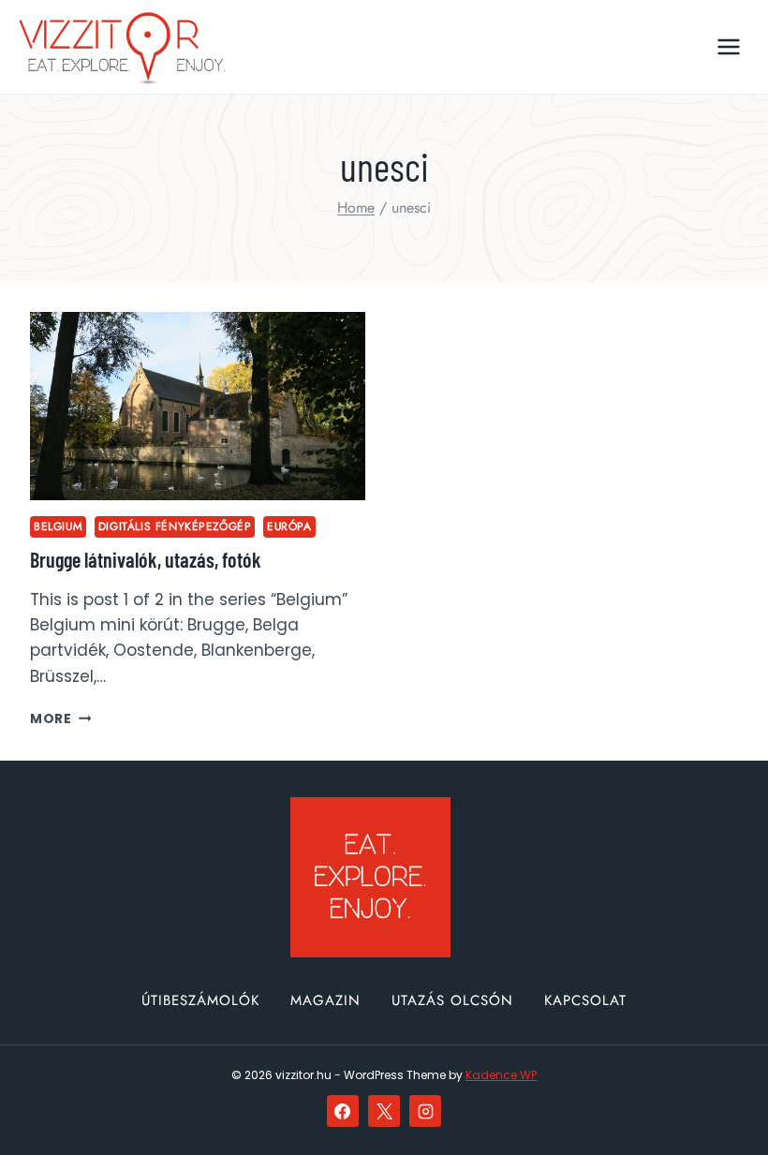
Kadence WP (501, 1075)
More (60, 719)
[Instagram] (425, 1111)
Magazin (325, 1000)
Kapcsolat (585, 1000)
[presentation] (197, 406)
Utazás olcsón (452, 1000)
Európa (289, 526)
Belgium (58, 526)
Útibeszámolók (200, 1000)
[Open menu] (728, 46)
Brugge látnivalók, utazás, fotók (145, 559)
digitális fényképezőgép (175, 526)
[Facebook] (343, 1111)
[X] (384, 1111)
